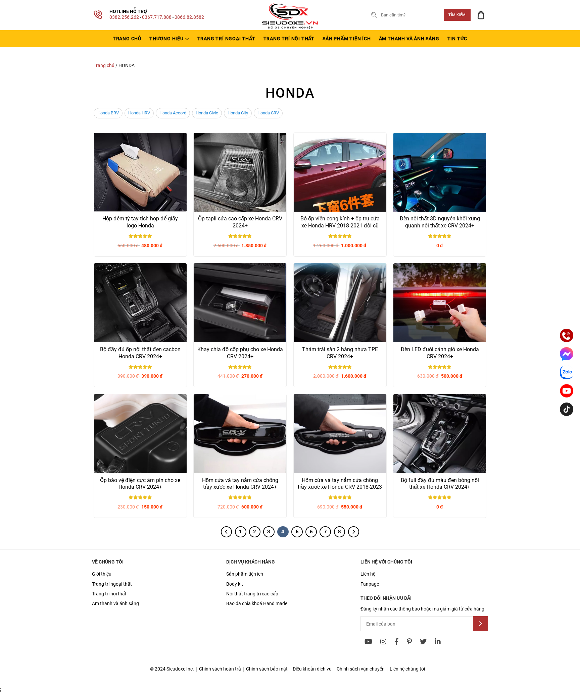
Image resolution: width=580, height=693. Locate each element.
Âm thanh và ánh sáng (409, 38)
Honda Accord (172, 112)
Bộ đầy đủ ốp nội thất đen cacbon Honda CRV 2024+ (140, 353)
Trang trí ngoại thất (226, 38)
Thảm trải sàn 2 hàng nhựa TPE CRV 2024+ (340, 353)
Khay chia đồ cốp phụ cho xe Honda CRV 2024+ (240, 353)
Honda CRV (268, 112)
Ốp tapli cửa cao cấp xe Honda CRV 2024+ (240, 222)
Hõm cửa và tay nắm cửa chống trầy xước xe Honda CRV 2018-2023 (340, 483)
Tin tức (457, 38)
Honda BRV (108, 112)
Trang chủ (127, 38)
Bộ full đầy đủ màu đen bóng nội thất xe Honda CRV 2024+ (440, 483)
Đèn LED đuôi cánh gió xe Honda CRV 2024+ (440, 353)
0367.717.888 (157, 17)
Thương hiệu (166, 38)
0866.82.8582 (189, 17)
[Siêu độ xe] (290, 28)
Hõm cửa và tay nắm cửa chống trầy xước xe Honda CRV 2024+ (240, 483)
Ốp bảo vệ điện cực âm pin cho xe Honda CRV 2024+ (140, 483)
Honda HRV (139, 112)
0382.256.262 (124, 17)
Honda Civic (207, 112)
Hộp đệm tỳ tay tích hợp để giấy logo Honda (140, 222)
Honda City (238, 112)
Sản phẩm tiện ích (347, 38)
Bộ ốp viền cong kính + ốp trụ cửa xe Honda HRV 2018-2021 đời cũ (340, 222)
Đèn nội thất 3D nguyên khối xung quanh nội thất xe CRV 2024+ (440, 222)
